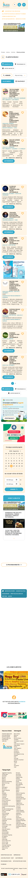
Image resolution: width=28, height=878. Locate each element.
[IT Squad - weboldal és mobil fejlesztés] (24, 874)
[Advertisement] (14, 174)
